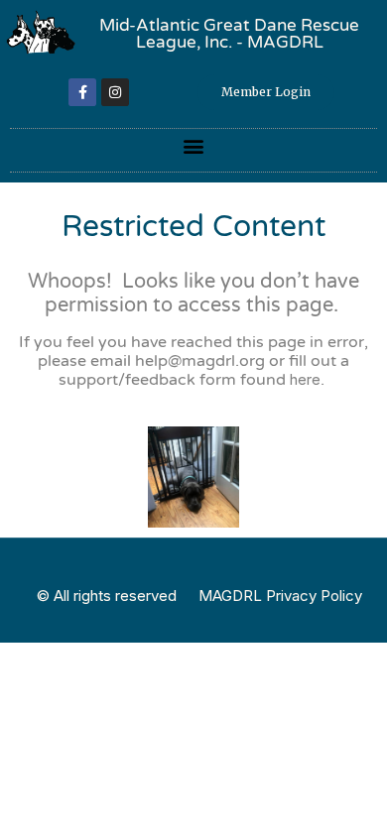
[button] (194, 145)
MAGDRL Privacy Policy (280, 595)
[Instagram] (115, 92)
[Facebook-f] (82, 92)
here (305, 379)
